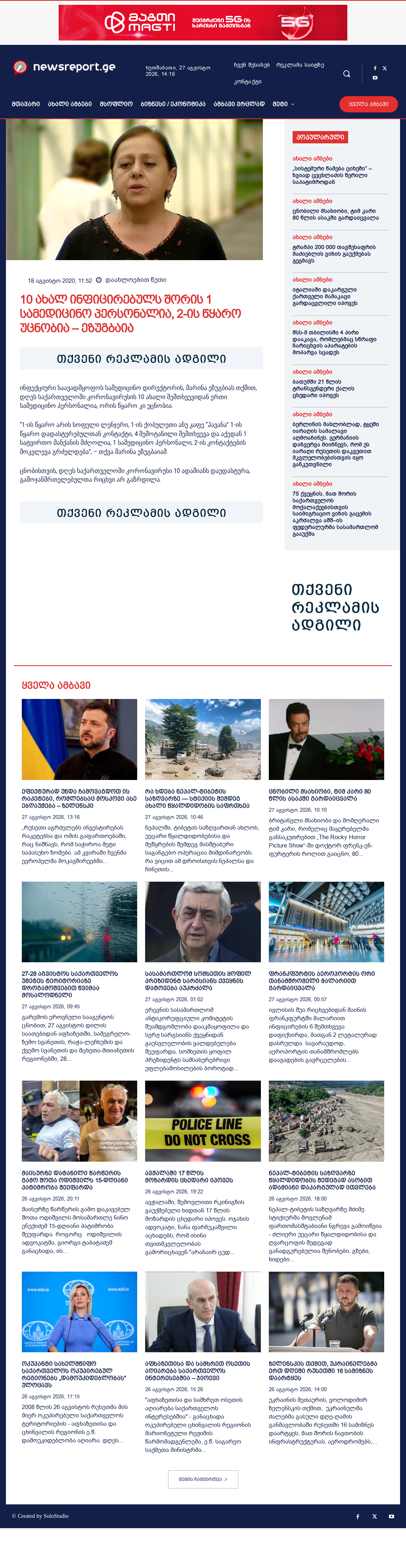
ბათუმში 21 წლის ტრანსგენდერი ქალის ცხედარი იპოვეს (323, 388)
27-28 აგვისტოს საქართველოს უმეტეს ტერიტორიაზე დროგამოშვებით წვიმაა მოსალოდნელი (70, 984)
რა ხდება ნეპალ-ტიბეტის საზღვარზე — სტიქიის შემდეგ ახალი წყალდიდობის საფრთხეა (197, 798)
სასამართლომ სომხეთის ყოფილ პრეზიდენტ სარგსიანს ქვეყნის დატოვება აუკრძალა (198, 980)
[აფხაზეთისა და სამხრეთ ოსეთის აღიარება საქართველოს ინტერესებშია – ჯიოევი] (202, 1312)
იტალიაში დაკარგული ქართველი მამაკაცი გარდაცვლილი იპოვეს (325, 296)
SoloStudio (56, 1516)
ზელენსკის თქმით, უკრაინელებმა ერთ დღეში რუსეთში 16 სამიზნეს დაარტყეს (323, 1370)
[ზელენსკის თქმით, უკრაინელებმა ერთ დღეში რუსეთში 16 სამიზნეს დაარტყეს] (326, 1312)
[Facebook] (375, 68)
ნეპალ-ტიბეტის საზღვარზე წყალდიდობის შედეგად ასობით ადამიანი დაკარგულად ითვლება (322, 1180)
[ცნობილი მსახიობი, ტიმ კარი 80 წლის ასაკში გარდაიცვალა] (326, 739)
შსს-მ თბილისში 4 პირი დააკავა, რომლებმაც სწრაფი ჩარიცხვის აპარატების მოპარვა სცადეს (335, 342)
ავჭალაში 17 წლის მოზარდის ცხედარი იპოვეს (189, 1176)
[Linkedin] (82, 548)
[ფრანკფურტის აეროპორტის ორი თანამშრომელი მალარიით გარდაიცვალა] (326, 922)
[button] (346, 73)
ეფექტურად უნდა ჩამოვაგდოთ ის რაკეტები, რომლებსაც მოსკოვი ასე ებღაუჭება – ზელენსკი (79, 798)
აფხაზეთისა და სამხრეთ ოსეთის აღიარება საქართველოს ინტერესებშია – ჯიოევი (197, 1370)
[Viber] (119, 548)
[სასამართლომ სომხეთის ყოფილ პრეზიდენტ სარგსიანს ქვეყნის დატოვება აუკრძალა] (202, 922)
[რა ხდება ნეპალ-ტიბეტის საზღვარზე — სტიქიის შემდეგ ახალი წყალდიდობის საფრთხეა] (202, 739)
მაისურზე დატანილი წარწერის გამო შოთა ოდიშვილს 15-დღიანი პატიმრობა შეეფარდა (75, 1180)
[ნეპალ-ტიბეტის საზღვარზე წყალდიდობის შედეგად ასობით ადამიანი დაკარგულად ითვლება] (326, 1121)
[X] (384, 68)
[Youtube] (375, 78)
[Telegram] (101, 548)
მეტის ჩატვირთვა (200, 1479)
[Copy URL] (137, 548)
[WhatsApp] (64, 548)
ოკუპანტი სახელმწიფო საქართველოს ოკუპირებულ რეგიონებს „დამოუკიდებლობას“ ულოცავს (74, 1374)
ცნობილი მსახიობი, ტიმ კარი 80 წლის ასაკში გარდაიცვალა (336, 214)
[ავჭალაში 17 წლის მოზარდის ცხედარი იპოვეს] (202, 1121)
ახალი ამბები (312, 159)
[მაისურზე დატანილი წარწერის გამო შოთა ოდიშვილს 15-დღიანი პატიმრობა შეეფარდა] (79, 1121)
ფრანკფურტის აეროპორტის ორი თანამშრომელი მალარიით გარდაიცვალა (322, 980)
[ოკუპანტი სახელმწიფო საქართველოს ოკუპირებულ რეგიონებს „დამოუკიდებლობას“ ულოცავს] (79, 1312)
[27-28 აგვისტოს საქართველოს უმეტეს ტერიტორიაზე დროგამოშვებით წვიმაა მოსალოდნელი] (79, 922)
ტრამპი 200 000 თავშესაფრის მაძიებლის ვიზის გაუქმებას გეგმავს (334, 253)
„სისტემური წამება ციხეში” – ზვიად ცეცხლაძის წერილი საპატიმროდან (332, 175)
